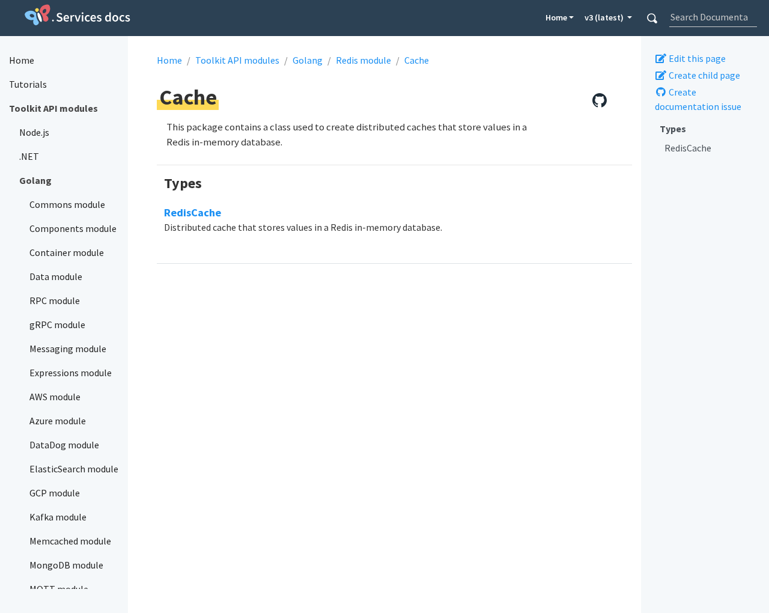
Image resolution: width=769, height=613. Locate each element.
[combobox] (712, 17)
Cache (416, 60)
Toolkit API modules (237, 60)
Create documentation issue (698, 99)
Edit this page (696, 58)
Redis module (363, 60)
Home (556, 17)
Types (673, 129)
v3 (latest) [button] (605, 17)
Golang (308, 60)
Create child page (703, 75)
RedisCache (687, 148)
